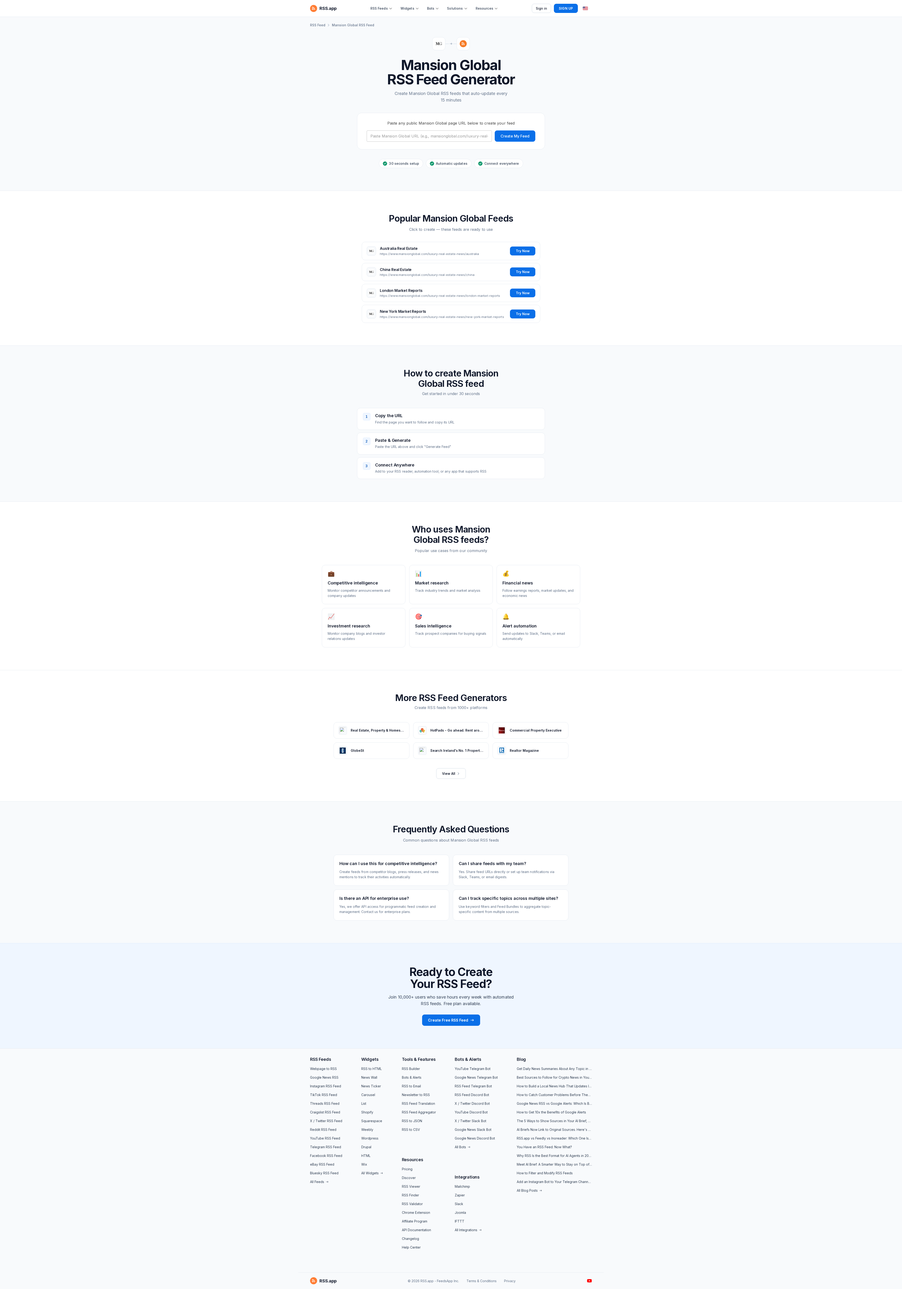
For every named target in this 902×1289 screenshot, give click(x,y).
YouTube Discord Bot (471, 1112)
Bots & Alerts (411, 1077)
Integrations (467, 1177)
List (363, 1103)
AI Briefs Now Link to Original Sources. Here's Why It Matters (554, 1130)
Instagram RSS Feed (325, 1086)
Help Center (411, 1247)
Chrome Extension (416, 1213)
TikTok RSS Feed (323, 1095)
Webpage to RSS (323, 1069)
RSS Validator (412, 1204)
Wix (364, 1164)
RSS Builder (411, 1069)
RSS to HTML (371, 1069)
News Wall (369, 1077)
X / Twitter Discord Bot (472, 1103)
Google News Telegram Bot (476, 1077)
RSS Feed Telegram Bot (473, 1086)
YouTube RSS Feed (325, 1138)
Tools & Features (419, 1059)
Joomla (460, 1213)
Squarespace (371, 1121)
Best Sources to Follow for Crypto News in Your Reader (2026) (554, 1077)
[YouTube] (589, 1280)
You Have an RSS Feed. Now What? (544, 1147)
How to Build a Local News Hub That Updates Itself (554, 1086)
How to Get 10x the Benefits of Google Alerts (551, 1112)
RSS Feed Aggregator (419, 1112)
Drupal (366, 1147)
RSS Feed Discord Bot (472, 1095)
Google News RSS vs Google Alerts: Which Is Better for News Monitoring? (554, 1103)
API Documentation (416, 1230)
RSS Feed (317, 25)
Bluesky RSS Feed (324, 1173)
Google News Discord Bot (475, 1138)
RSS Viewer (411, 1186)
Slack (459, 1204)
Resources (412, 1159)
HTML (365, 1156)
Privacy (510, 1281)
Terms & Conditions (482, 1281)
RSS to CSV (411, 1130)
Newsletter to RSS (416, 1095)
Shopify (367, 1112)
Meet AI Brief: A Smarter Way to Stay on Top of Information (554, 1164)
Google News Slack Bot (473, 1130)
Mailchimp (462, 1186)
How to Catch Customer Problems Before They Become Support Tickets (554, 1095)
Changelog (410, 1239)
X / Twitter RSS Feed (326, 1121)
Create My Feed (515, 136)
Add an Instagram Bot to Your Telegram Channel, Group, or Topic (554, 1182)
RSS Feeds (320, 1059)
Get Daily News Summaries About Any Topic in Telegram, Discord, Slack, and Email (554, 1069)
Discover (409, 1178)
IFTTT (459, 1221)
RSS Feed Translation (418, 1103)
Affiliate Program (414, 1221)
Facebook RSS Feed (326, 1156)
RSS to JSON (412, 1121)
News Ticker (371, 1086)
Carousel (368, 1095)
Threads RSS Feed (324, 1103)
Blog (521, 1059)
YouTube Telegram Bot (472, 1069)
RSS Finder (410, 1195)
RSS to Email (411, 1086)
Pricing (407, 1169)
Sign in (541, 8)
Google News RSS (324, 1077)
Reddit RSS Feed (323, 1130)
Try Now (523, 251)
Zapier (460, 1195)
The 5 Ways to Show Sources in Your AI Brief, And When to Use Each (554, 1121)
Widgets (370, 1059)
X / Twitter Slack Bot (470, 1121)
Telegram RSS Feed (325, 1147)
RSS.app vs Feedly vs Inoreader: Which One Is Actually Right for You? (554, 1138)
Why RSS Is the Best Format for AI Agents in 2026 (554, 1156)
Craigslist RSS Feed (325, 1112)
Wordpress (369, 1138)
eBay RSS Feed (322, 1164)
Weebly (367, 1130)
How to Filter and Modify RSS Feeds (545, 1173)
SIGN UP (566, 8)
